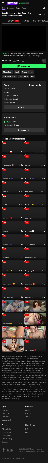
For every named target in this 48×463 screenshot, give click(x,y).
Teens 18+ (15, 95)
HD (32, 76)
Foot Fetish (23, 76)
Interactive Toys (9, 76)
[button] (3, 3)
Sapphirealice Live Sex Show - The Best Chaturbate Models (16, 14)
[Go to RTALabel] (10, 450)
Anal (17, 72)
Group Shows (27, 72)
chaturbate (7, 72)
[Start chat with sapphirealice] (24, 38)
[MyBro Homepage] (12, 3)
